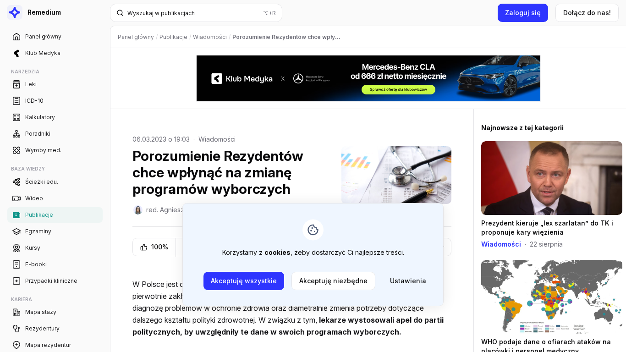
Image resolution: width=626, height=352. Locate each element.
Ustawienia (408, 281)
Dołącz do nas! (587, 12)
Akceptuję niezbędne (333, 281)
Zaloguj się (523, 12)
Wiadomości (217, 139)
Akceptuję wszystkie (244, 281)
